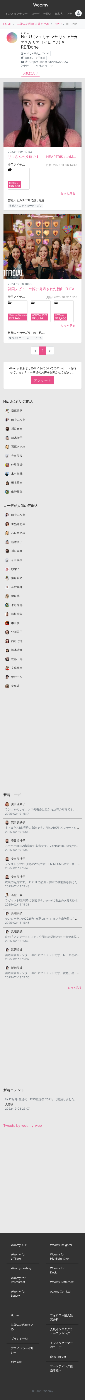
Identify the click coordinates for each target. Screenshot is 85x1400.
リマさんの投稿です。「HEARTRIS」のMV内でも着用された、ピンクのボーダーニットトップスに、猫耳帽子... (42, 156)
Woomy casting (21, 1268)
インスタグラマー (16, 13)
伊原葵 (15, 596)
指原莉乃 (16, 410)
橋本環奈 (16, 482)
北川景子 (16, 632)
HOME (7, 24)
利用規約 (16, 1362)
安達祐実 (16, 668)
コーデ (35, 13)
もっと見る (67, 193)
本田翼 (15, 623)
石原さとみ (18, 446)
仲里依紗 (16, 464)
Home (15, 1315)
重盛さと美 (18, 524)
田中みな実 (18, 419)
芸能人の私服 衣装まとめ (33, 24)
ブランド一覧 (19, 1338)
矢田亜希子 (18, 804)
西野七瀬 (16, 641)
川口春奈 (16, 428)
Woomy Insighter (61, 1245)
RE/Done (30, 47)
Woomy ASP (19, 1245)
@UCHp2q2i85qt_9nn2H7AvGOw (46, 61)
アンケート (42, 380)
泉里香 (15, 686)
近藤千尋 (16, 659)
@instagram (58, 1356)
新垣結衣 (16, 614)
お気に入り (30, 73)
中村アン (16, 677)
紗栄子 (15, 569)
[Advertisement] (42, 740)
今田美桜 (16, 455)
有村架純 (16, 587)
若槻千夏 (16, 895)
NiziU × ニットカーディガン (25, 205)
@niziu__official (35, 57)
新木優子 (16, 437)
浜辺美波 (16, 913)
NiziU (57, 24)
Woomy (40, 5)
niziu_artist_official (36, 53)
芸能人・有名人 (53, 13)
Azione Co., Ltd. (60, 1291)
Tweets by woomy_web (22, 1125)
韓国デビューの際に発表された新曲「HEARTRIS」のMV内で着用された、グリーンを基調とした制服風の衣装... (42, 289)
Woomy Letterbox (62, 1282)
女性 (26, 66)
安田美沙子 (18, 822)
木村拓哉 (16, 473)
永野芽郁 (16, 491)
